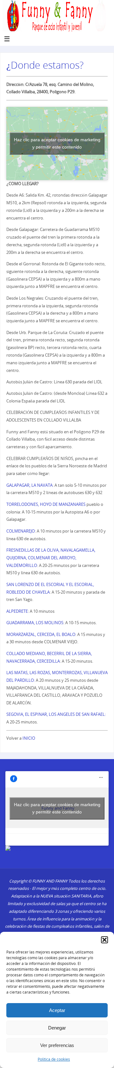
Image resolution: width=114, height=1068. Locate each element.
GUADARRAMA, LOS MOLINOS (34, 622)
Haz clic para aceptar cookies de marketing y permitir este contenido (57, 143)
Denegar (57, 1027)
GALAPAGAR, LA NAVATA (29, 485)
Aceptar (57, 1010)
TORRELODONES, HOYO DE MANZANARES (46, 504)
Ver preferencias (57, 1045)
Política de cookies (54, 1059)
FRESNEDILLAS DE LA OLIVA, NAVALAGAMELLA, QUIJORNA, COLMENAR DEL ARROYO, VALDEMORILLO (50, 558)
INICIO (28, 738)
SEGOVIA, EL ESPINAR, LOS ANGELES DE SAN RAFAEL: (56, 714)
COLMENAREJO (20, 531)
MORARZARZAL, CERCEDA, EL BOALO (40, 634)
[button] (104, 940)
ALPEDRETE (17, 611)
